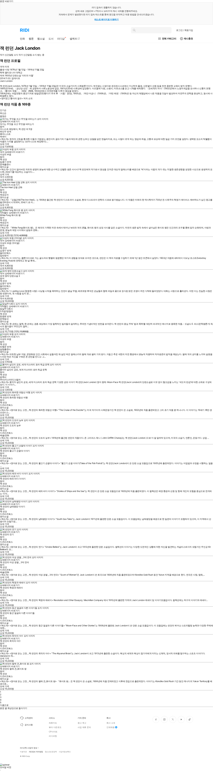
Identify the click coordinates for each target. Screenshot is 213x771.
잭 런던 (22, 129)
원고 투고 (82, 723)
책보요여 (4, 194)
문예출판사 (5, 164)
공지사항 (29, 725)
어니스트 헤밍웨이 (8, 129)
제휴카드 (53, 723)
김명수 (3, 250)
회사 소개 (110, 723)
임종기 (3, 162)
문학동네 (4, 319)
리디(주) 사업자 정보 (28, 748)
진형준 (3, 346)
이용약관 (23, 752)
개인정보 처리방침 (36, 752)
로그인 (184, 30)
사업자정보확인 (65, 752)
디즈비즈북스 (6, 405)
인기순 (3, 110)
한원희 (3, 316)
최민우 (3, 131)
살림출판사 (5, 349)
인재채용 (110, 727)
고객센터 (29, 718)
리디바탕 (53, 736)
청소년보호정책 (51, 752)
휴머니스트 (5, 134)
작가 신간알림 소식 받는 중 (31, 55)
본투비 (3, 377)
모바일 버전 (5, 767)
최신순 (3, 113)
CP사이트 (53, 731)
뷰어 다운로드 (55, 727)
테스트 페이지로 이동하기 (106, 19)
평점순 (3, 116)
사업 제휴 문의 (84, 727)
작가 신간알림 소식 (9, 55)
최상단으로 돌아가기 (17, 708)
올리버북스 (5, 253)
